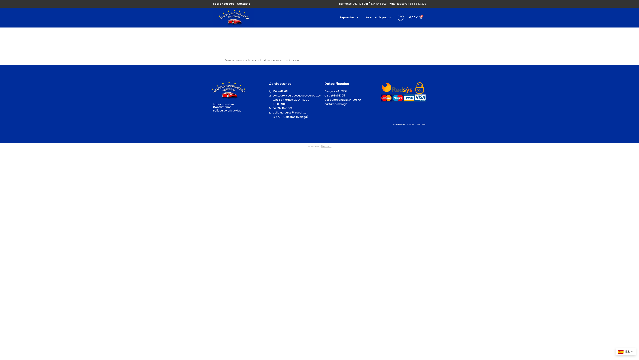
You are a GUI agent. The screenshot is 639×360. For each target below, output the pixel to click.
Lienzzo (326, 146)
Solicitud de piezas (378, 17)
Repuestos (347, 17)
